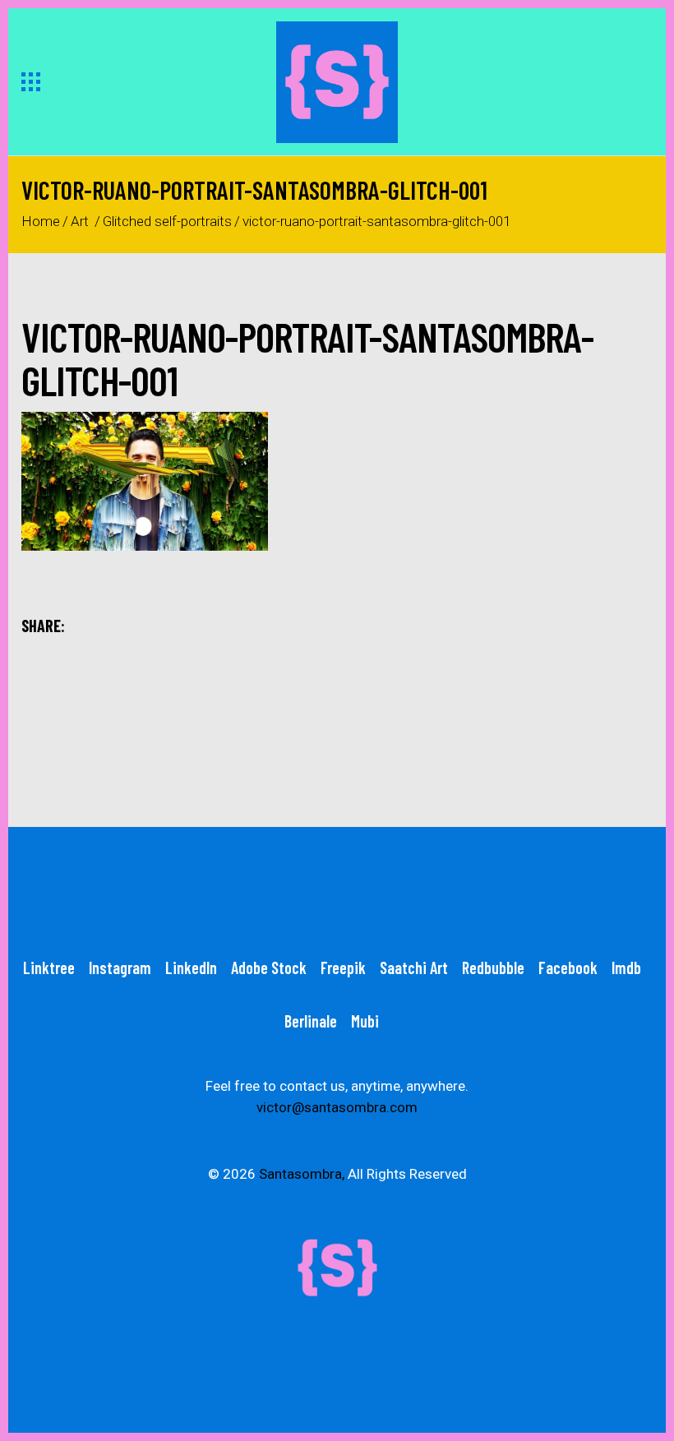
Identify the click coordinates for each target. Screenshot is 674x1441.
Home (40, 221)
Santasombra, (301, 1174)
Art (80, 221)
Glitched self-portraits (167, 221)
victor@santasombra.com (337, 1107)
